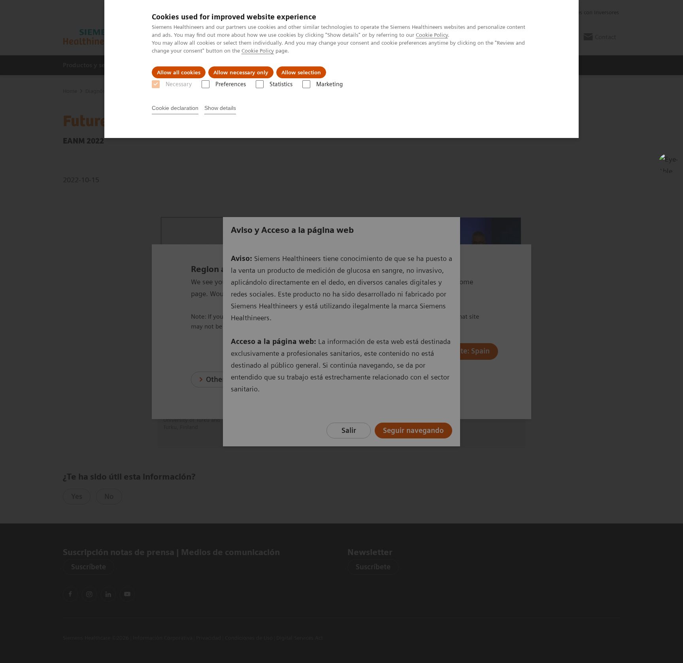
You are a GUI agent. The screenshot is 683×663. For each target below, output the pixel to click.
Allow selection (301, 72)
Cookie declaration (175, 108)
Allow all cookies (178, 72)
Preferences (230, 84)
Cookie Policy (432, 35)
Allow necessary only (240, 72)
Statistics (281, 84)
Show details (220, 108)
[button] (668, 163)
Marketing (329, 84)
